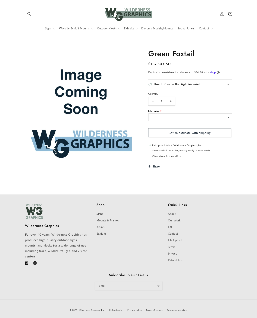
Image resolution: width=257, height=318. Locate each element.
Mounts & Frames (108, 220)
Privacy (172, 253)
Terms (171, 247)
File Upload (175, 240)
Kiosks (101, 227)
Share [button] (156, 166)
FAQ (170, 227)
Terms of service (154, 310)
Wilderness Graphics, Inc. (92, 310)
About (172, 213)
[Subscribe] (158, 285)
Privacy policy (134, 310)
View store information (166, 156)
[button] (29, 14)
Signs (100, 213)
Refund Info (175, 260)
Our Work (174, 220)
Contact (173, 233)
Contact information (177, 310)
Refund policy (116, 310)
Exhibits (101, 233)
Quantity (153, 93)
